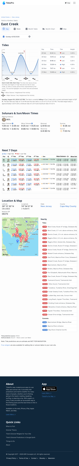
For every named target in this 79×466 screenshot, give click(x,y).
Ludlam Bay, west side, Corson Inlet (57, 295)
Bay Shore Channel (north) (55, 330)
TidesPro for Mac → (48, 396)
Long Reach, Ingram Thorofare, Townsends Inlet (60, 299)
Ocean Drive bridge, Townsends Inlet (58, 314)
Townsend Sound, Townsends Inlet (57, 280)
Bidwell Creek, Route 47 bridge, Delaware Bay (60, 261)
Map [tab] (64, 29)
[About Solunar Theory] (12, 123)
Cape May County (68, 206)
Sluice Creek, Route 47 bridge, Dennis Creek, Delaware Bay (60, 250)
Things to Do (10, 441)
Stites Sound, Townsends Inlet (56, 284)
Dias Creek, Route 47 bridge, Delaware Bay (60, 276)
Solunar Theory (11, 430)
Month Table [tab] (32, 29)
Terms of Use (23, 458)
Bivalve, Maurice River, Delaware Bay (58, 269)
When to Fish (10, 426)
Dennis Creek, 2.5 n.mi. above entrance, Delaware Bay (60, 234)
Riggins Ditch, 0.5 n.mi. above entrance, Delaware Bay (60, 238)
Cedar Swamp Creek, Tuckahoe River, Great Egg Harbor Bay (60, 292)
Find (68, 3)
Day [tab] (7, 29)
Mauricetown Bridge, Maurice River (57, 322)
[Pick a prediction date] (3, 37)
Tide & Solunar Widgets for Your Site (18, 434)
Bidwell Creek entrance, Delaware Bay (58, 253)
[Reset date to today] (30, 37)
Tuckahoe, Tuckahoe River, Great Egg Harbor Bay (60, 288)
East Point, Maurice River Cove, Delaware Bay (60, 257)
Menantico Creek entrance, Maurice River (60, 307)
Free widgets (5, 345)
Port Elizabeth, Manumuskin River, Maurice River (60, 272)
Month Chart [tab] (50, 29)
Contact (34, 458)
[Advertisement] (39, 11)
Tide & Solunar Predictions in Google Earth (20, 437)
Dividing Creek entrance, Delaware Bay (59, 303)
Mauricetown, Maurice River (55, 265)
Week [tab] (19, 29)
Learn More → (11, 414)
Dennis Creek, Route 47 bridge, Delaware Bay (60, 246)
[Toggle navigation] (74, 3)
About (8, 445)
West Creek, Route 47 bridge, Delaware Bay (60, 227)
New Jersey (15, 17)
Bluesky (42, 458)
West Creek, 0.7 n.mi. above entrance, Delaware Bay (60, 230)
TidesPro (10, 3)
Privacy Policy (11, 458)
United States (5, 17)
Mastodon (51, 458)
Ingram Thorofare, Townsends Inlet (57, 311)
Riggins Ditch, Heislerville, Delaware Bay (59, 242)
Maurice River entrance (53, 326)
